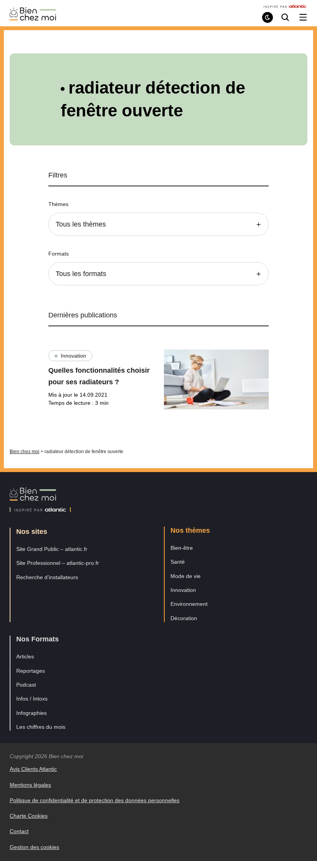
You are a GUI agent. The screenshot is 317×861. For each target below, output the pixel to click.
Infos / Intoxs (32, 699)
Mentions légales (30, 785)
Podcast (26, 685)
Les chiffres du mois (40, 727)
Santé (177, 562)
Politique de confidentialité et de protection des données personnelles (94, 800)
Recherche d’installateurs (47, 577)
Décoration (183, 618)
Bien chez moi (24, 451)
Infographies (31, 713)
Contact (19, 831)
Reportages (30, 671)
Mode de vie (185, 576)
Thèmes (58, 204)
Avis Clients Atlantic (33, 769)
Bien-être (181, 548)
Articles (25, 656)
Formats (58, 254)
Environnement (189, 604)
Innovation (73, 356)
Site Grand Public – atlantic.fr (51, 549)
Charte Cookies (29, 816)
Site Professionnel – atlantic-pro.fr (57, 563)
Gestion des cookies (34, 847)
